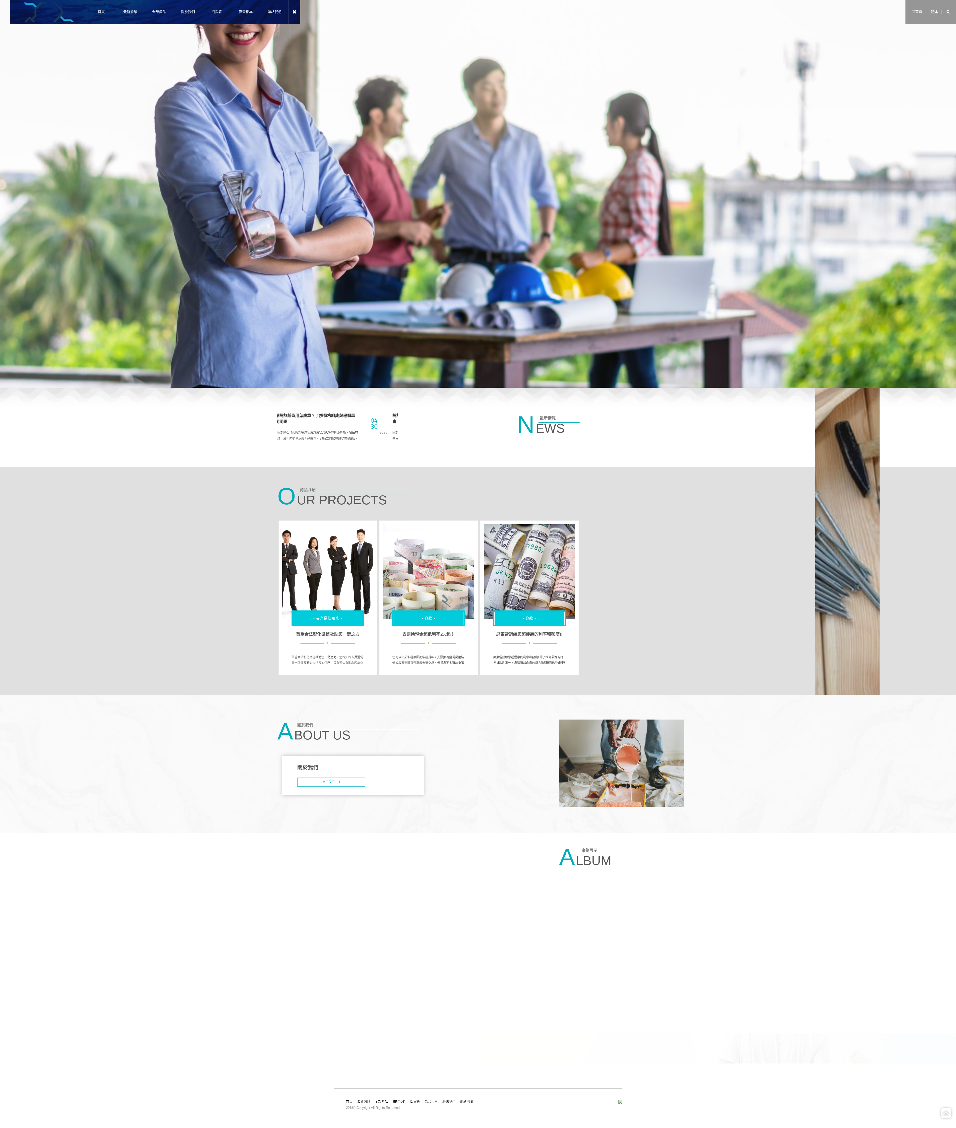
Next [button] (402, 429)
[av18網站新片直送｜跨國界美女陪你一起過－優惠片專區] (327, 571)
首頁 (101, 12)
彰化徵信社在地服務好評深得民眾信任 (429, 634)
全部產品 (159, 12)
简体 (934, 12)
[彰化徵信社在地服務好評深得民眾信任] (428, 571)
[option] (478, 194)
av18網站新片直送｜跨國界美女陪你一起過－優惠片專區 (345, 634)
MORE (328, 782)
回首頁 (917, 12)
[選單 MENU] (294, 12)
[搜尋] (948, 12)
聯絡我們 (275, 12)
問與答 (217, 12)
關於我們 (188, 12)
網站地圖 (466, 1101)
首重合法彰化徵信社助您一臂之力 (529, 634)
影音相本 (246, 12)
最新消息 (130, 12)
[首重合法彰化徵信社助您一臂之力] (529, 571)
